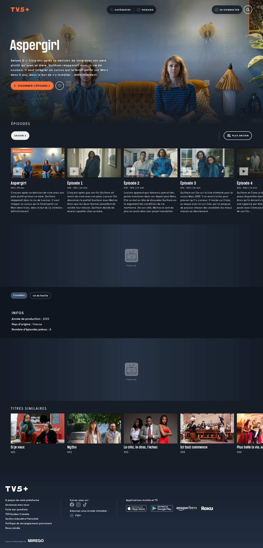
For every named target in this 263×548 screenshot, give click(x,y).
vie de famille (40, 295)
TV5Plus (20, 9)
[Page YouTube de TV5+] (85, 504)
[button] (120, 9)
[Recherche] (248, 9)
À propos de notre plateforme (22, 500)
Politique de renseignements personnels (28, 523)
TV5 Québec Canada (17, 514)
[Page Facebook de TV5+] (72, 504)
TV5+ (78, 515)
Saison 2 (20, 135)
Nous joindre (12, 528)
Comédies (19, 295)
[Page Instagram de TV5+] (78, 504)
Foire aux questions (16, 509)
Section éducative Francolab (21, 518)
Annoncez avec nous (17, 504)
